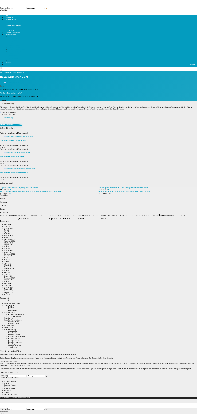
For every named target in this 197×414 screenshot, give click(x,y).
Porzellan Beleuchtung (178, 215)
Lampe (104, 215)
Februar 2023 (8, 250)
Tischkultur (59, 219)
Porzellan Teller (8, 72)
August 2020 (8, 280)
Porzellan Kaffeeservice (16, 21)
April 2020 (7, 283)
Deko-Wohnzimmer (25, 215)
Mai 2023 (7, 246)
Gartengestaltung (45, 215)
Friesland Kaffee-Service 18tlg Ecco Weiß (13, 140)
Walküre (7, 383)
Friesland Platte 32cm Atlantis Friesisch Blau (14, 172)
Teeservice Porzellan (15, 316)
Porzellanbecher (167, 215)
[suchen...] (46, 8)
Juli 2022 (7, 258)
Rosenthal (7, 390)
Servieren (46, 219)
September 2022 (9, 254)
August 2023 (8, 245)
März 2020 (7, 285)
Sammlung (40, 219)
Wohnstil (99, 219)
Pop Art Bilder (147, 215)
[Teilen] (5, 411)
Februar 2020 (8, 287)
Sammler (36, 219)
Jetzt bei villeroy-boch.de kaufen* (11, 93)
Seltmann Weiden (9, 385)
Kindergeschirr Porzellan (12, 303)
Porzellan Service (11, 19)
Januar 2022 (8, 267)
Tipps (52, 218)
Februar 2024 (8, 235)
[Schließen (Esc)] (7, 411)
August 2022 (8, 256)
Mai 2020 (7, 281)
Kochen (91, 215)
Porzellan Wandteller (15, 51)
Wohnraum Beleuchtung (90, 219)
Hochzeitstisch (67, 215)
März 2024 (7, 234)
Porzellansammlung (14, 219)
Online (133, 215)
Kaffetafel (79, 215)
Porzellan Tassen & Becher (13, 25)
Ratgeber (192, 64)
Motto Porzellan (13, 36)
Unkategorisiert (9, 327)
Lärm (117, 215)
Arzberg (6, 387)
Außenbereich (6, 215)
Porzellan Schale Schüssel (16, 49)
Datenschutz (4, 205)
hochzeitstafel (60, 215)
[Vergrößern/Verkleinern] (1, 411)
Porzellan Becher (13, 322)
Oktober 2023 (8, 243)
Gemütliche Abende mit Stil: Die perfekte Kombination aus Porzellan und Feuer (124, 191)
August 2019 (8, 293)
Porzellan (157, 215)
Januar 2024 (8, 237)
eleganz (39, 215)
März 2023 (7, 248)
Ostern (14, 40)
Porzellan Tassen (13, 27)
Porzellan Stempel (14, 53)
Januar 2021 (8, 276)
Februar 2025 (8, 228)
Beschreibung (9, 103)
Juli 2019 (7, 294)
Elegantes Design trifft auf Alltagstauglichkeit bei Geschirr (19, 188)
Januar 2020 (8, 289)
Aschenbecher (12, 59)
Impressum (3, 202)
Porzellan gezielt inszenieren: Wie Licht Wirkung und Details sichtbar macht (123, 188)
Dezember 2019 (9, 291)
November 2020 (9, 278)
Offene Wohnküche (127, 215)
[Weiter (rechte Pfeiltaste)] (3, 413)
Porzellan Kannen (14, 47)
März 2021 (7, 274)
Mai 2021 (7, 270)
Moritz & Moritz (9, 389)
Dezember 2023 (9, 239)
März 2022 (7, 265)
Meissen (6, 392)
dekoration (34, 215)
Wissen (80, 218)
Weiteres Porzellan (11, 34)
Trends (66, 218)
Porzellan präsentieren (189, 215)
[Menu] (1, 68)
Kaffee (74, 215)
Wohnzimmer (105, 219)
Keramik (85, 215)
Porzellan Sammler (4, 219)
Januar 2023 (8, 252)
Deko (19, 215)
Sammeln (31, 219)
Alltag (1, 215)
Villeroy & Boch (5, 98)
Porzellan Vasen (13, 340)
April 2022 (7, 263)
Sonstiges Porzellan (14, 60)
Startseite (3, 198)
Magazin (8, 62)
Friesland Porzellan (10, 381)
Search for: (3, 8)
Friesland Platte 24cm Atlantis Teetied (12, 156)
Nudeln (120, 215)
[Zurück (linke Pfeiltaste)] (1, 413)
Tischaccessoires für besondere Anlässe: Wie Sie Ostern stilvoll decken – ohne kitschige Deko (30, 191)
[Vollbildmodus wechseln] (3, 411)
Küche (99, 215)
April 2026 (7, 224)
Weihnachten (16, 42)
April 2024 (7, 232)
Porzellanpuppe (13, 55)
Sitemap (2, 209)
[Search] (1, 70)
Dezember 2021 (9, 269)
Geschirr (53, 215)
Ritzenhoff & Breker (10, 394)
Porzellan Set (8, 318)
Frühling (15, 38)
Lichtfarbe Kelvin (111, 215)
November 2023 (9, 241)
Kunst (94, 215)
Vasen (10, 57)
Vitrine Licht (74, 219)
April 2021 (7, 272)
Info (72, 215)
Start (1, 72)
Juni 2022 (7, 259)
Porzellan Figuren (14, 46)
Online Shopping (140, 215)
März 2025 (7, 226)
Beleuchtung (14, 215)
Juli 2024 (7, 230)
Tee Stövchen (12, 44)
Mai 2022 (7, 261)
